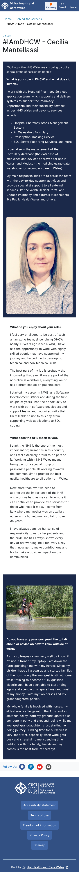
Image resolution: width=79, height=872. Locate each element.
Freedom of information (39, 825)
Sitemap (39, 845)
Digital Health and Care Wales (43, 867)
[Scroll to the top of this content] (48, 766)
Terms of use (39, 815)
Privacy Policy (39, 835)
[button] (22, 766)
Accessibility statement (39, 805)
